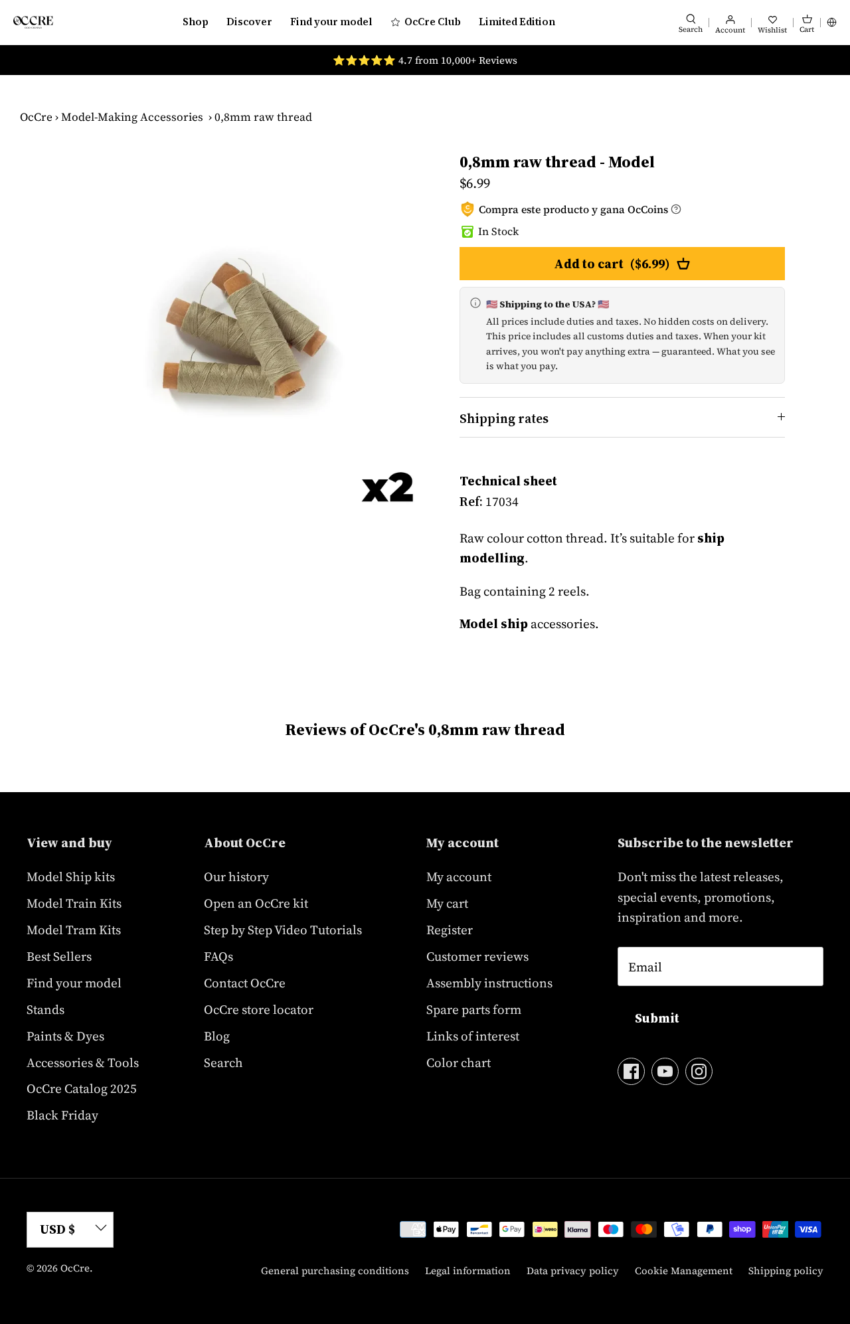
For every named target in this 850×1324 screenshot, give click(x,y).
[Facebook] (631, 1071)
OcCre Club (432, 22)
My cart (447, 903)
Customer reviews (477, 956)
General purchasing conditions (335, 1271)
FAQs (218, 956)
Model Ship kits (71, 876)
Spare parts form (473, 1009)
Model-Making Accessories (132, 117)
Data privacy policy (573, 1271)
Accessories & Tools (83, 1062)
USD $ (57, 1229)
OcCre (36, 117)
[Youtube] (665, 1071)
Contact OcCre (245, 982)
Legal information (468, 1271)
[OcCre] (33, 22)
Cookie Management (683, 1271)
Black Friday (62, 1114)
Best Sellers (59, 956)
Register (449, 929)
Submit (657, 1018)
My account (458, 876)
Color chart (458, 1062)
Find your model (331, 22)
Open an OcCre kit (256, 903)
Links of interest (472, 1035)
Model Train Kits (74, 903)
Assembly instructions (489, 982)
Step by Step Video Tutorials (283, 929)
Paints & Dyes (65, 1035)
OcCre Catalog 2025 (82, 1088)
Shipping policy (785, 1271)
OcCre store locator (258, 1009)
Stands (45, 1009)
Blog (217, 1035)
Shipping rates (504, 418)
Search (223, 1062)
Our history (236, 876)
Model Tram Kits (74, 929)
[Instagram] (699, 1071)
